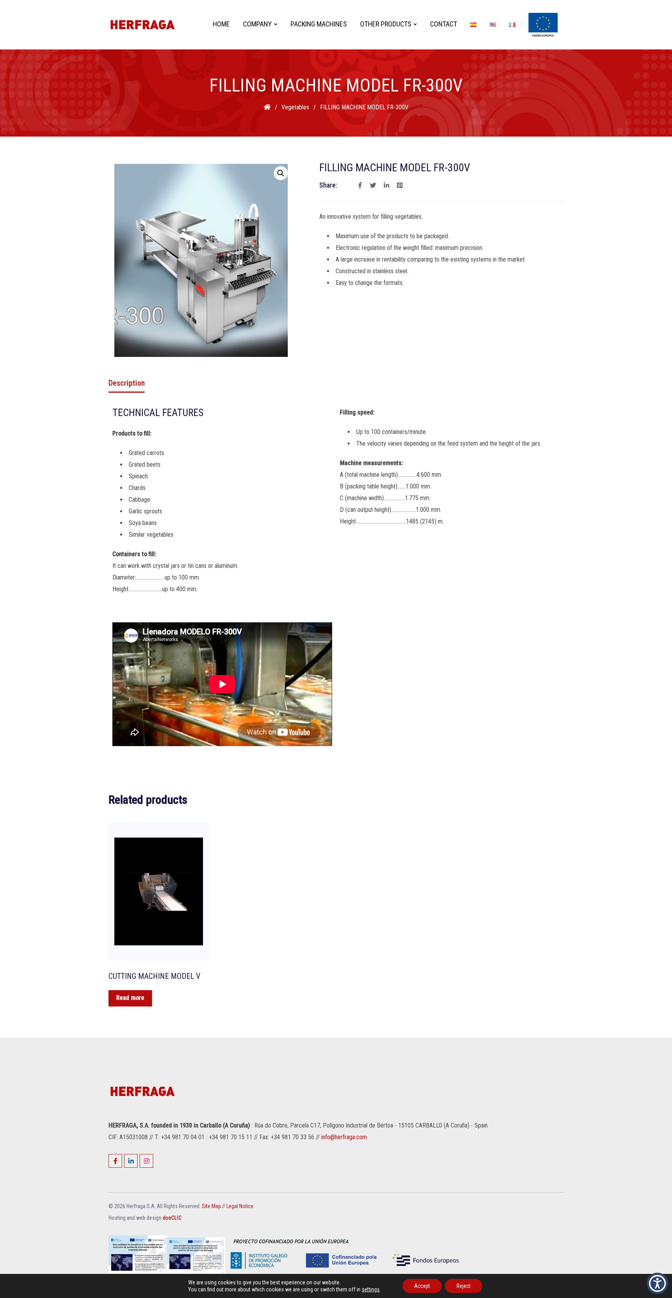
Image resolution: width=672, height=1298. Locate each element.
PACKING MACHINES (318, 24)
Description (126, 383)
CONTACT (443, 24)
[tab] (126, 383)
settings (371, 1289)
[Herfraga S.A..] (268, 107)
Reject (464, 1286)
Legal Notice (240, 1206)
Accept (422, 1286)
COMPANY (257, 24)
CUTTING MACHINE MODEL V (154, 976)
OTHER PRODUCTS (385, 24)
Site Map (211, 1206)
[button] (657, 1283)
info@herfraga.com (344, 1137)
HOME (221, 24)
